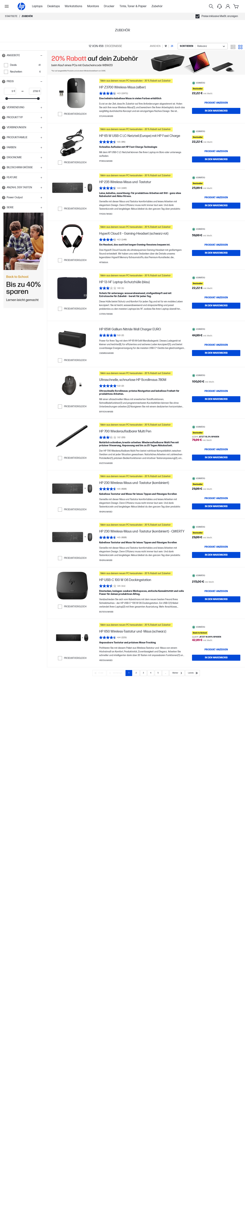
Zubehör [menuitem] (157, 6)
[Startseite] (21, 6)
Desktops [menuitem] (53, 6)
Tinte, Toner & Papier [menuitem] (133, 6)
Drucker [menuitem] (109, 6)
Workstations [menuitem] (73, 6)
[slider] (6, 98)
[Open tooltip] (3, 55)
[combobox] (203, 46)
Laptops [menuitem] (37, 6)
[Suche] (211, 6)
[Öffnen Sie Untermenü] (6, 6)
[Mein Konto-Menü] (227, 6)
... (165, 673)
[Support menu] (219, 6)
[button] (22, 56)
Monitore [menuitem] (93, 6)
